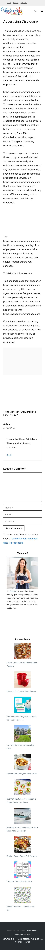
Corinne (13, 591)
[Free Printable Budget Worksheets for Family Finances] (22, 711)
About (9, 3)
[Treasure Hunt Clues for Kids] (22, 876)
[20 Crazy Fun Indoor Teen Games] (22, 686)
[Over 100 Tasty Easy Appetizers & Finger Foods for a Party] (22, 794)
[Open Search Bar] (35, 11)
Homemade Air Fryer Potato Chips (22, 774)
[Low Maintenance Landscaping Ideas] (22, 740)
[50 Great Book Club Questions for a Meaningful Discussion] (22, 822)
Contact (15, 3)
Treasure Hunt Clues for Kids (19, 881)
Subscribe (24, 3)
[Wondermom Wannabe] (12, 11)
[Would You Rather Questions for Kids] (22, 901)
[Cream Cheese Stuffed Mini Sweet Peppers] (22, 657)
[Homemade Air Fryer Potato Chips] (22, 768)
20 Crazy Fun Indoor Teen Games (21, 691)
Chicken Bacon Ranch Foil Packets (22, 856)
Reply (9, 455)
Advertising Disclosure (16, 930)
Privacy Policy (32, 930)
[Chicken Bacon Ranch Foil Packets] (22, 851)
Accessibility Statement (22, 934)
